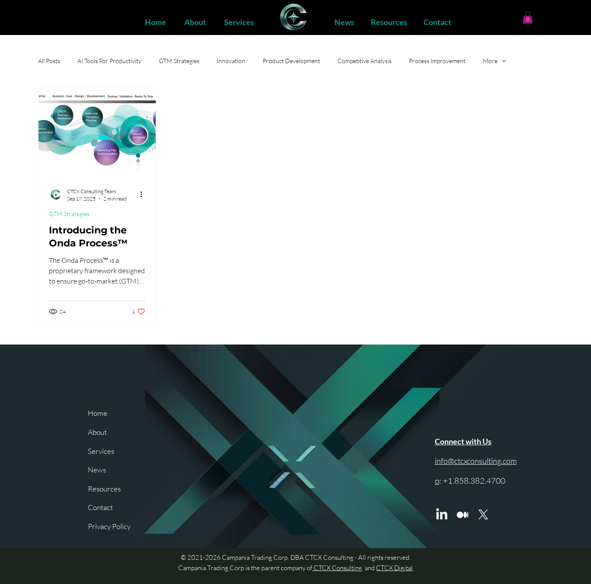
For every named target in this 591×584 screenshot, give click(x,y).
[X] (483, 515)
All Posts (49, 60)
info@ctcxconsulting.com (476, 461)
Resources (104, 488)
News (97, 469)
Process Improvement (437, 60)
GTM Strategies (179, 60)
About (97, 432)
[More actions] (144, 194)
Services (101, 451)
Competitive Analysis (364, 60)
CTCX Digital (394, 568)
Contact (100, 507)
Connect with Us (463, 441)
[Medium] (462, 515)
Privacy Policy (109, 526)
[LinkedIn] (442, 515)
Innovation (231, 60)
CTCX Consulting (337, 568)
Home (97, 413)
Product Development (291, 60)
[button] (528, 17)
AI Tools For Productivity (109, 60)
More (490, 60)
